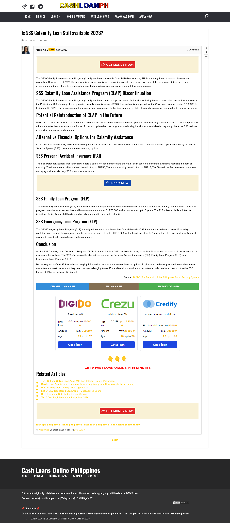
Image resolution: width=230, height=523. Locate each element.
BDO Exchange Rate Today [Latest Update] (64, 394)
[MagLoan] (24, 6)
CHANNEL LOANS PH (63, 286)
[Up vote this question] (206, 48)
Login (115, 439)
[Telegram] (40, 6)
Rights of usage (58, 476)
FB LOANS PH (114, 286)
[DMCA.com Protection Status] (180, 503)
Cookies (78, 476)
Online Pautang (76, 16)
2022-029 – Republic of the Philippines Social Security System (166, 277)
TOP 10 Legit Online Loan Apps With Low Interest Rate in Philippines (77, 381)
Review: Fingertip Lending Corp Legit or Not (64, 387)
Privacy (38, 476)
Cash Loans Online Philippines (61, 470)
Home (27, 16)
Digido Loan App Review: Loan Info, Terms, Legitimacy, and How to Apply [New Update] (87, 384)
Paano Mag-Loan (124, 16)
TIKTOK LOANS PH (168, 286)
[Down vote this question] (206, 56)
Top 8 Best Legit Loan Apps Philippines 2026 (65, 397)
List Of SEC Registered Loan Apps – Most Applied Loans (71, 390)
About (25, 476)
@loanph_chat (83, 498)
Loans (54, 16)
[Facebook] (32, 6)
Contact (93, 476)
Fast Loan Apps (100, 16)
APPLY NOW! (145, 16)
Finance (40, 16)
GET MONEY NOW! (120, 64)
